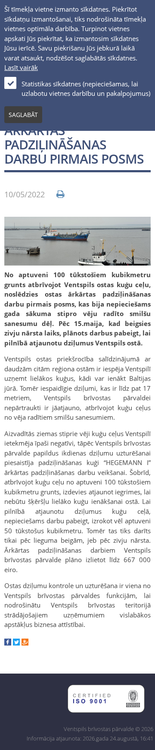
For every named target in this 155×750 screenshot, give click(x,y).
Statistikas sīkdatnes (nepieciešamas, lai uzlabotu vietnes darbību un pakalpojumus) (86, 88)
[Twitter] (16, 643)
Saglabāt (23, 115)
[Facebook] (7, 643)
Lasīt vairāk (21, 67)
